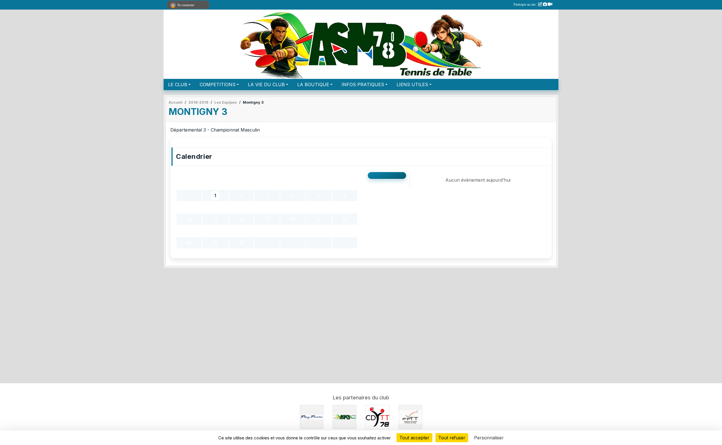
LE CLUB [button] (177, 84)
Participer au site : (526, 4)
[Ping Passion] (312, 416)
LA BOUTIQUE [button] (313, 84)
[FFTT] (410, 416)
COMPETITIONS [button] (217, 84)
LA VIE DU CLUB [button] (266, 84)
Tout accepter (414, 437)
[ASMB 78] (344, 416)
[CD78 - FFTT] (377, 416)
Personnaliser (489, 437)
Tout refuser (451, 437)
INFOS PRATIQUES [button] (363, 84)
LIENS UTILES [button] (412, 84)
